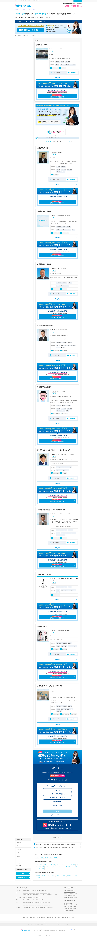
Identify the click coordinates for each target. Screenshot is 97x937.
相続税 (63, 875)
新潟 (29, 897)
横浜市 (27, 894)
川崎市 (31, 894)
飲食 (41, 864)
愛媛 (47, 905)
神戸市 (40, 902)
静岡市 (33, 899)
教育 (36, 866)
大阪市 (27, 902)
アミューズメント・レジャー (58, 866)
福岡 (24, 907)
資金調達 (43, 875)
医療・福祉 (41, 866)
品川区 (49, 893)
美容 (67, 864)
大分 (44, 907)
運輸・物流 (73, 864)
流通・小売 (46, 864)
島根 (38, 905)
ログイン (62, 0)
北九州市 (30, 907)
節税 (48, 875)
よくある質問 (36, 924)
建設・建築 (53, 864)
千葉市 (48, 894)
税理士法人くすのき (42, 45)
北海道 (24, 890)
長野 (26, 897)
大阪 (24, 902)
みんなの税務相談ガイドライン (59, 924)
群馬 (56, 894)
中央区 (41, 893)
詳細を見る (57, 78)
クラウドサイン (48, 935)
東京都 (24, 893)
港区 (27, 893)
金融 (43, 868)
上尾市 (41, 857)
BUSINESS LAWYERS (55, 935)
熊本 (38, 907)
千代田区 (37, 893)
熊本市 (41, 907)
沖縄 (52, 907)
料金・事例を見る (72, 72)
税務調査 (69, 875)
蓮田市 (55, 857)
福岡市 (27, 907)
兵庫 (38, 902)
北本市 (37, 857)
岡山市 (27, 905)
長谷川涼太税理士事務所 (45, 325)
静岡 (30, 899)
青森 (30, 890)
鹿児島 (49, 907)
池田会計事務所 (42, 626)
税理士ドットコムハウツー (68, 917)
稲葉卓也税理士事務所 (44, 211)
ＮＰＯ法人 (38, 868)
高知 (49, 905)
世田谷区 (45, 893)
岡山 (24, 905)
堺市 (30, 902)
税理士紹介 (25, 917)
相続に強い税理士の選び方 (69, 910)
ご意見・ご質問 (29, 924)
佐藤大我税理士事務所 (44, 574)
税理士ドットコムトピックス (53, 917)
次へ (57, 811)
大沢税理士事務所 (42, 148)
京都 (32, 902)
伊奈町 (46, 857)
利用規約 (42, 924)
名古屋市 (27, 899)
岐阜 (39, 899)
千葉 (45, 894)
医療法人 (75, 866)
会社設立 (53, 875)
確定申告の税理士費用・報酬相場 (70, 897)
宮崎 (47, 907)
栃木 (53, 894)
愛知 (24, 899)
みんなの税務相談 (41, 917)
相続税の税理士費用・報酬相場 (70, 895)
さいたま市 (42, 894)
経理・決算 (75, 875)
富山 (37, 897)
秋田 (41, 890)
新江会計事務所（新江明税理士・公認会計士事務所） (54, 450)
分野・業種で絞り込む (22, 877)
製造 (78, 864)
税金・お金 (38, 877)
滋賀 (43, 902)
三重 (42, 899)
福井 (39, 897)
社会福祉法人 (68, 866)
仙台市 (38, 890)
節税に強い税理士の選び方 (69, 911)
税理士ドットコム (18, 9)
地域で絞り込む (23, 873)
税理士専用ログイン (78, 0)
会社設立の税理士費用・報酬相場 (70, 893)
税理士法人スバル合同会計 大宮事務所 (50, 686)
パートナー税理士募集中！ (55, 922)
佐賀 (34, 907)
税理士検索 (24, 9)
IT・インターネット (61, 864)
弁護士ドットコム (41, 935)
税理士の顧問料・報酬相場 (69, 890)
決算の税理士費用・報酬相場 (69, 892)
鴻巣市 (51, 857)
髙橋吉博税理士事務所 (44, 387)
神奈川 (24, 894)
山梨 (24, 897)
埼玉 (38, 894)
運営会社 (67, 924)
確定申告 (58, 875)
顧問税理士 (38, 875)
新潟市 (31, 897)
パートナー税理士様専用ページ (42, 922)
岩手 (33, 890)
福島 (45, 890)
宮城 (35, 890)
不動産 (37, 864)
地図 (52, 51)
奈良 (46, 902)
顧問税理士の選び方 (68, 903)
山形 (43, 890)
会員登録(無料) (70, 0)
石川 (34, 897)
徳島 (42, 905)
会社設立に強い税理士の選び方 (70, 908)
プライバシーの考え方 (49, 924)
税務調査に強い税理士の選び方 (70, 906)
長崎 (36, 907)
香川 (45, 905)
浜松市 (37, 899)
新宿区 (30, 893)
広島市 (32, 905)
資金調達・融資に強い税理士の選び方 (71, 904)
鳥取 (35, 905)
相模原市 (35, 894)
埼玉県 (29, 9)
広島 (30, 905)
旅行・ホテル (48, 866)
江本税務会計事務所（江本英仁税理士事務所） (52, 510)
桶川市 (34, 9)
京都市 (35, 902)
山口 (40, 905)
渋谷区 (33, 893)
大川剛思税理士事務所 (44, 264)
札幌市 (27, 890)
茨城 (51, 894)
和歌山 (48, 902)
